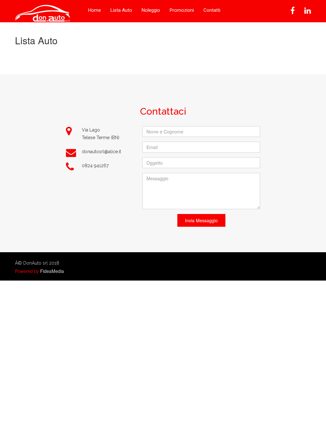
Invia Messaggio (201, 220)
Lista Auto (121, 10)
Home (94, 10)
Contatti (211, 10)
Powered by (27, 271)
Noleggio (151, 10)
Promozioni (182, 10)
